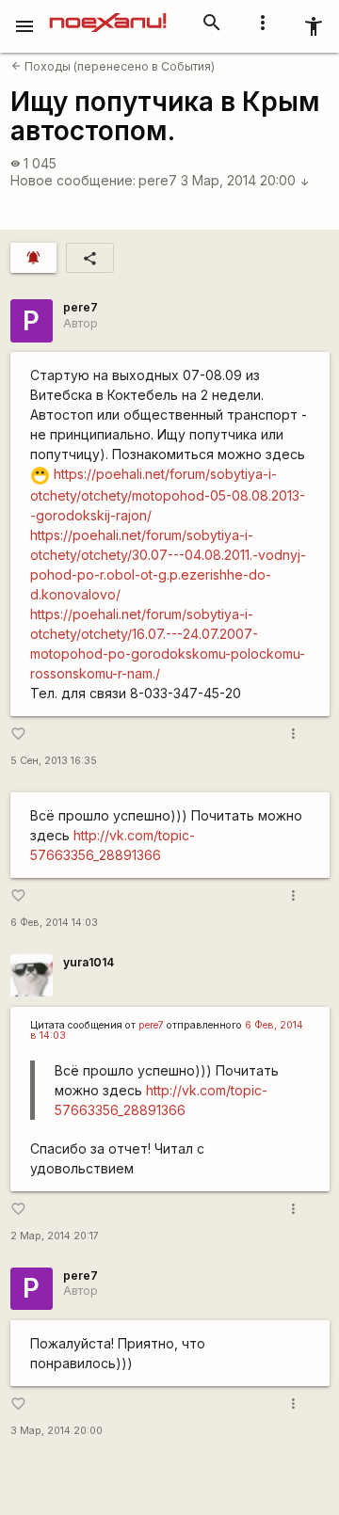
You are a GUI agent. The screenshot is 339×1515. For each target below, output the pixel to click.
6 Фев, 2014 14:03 (54, 923)
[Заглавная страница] (108, 13)
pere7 (157, 180)
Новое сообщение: (73, 180)
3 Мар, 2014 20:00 (245, 180)
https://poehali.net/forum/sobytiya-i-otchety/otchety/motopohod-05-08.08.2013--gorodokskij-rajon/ (167, 494)
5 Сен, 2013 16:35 (53, 761)
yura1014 (88, 962)
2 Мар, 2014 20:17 (54, 1236)
